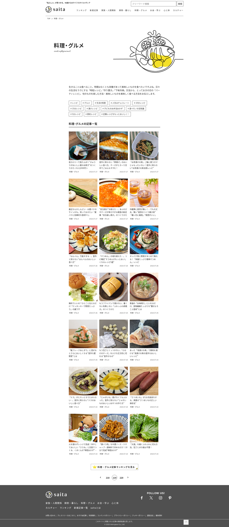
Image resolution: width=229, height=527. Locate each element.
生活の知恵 (101, 102)
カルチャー (178, 10)
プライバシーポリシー (122, 515)
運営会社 (150, 515)
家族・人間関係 (108, 10)
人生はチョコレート (120, 102)
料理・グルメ (141, 10)
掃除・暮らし (125, 10)
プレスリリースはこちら (66, 515)
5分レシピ (76, 114)
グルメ (87, 102)
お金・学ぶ (155, 10)
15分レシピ (77, 108)
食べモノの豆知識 (136, 108)
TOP (48, 18)
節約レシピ (91, 114)
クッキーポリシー (138, 515)
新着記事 (94, 10)
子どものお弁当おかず (113, 108)
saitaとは (96, 507)
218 (107, 477)
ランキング (81, 10)
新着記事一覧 (81, 507)
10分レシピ (140, 102)
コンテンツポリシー (104, 515)
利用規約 (92, 515)
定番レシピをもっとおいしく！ (116, 114)
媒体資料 (159, 515)
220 (121, 477)
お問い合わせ (50, 515)
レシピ (75, 102)
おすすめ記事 (82, 515)
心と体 (167, 10)
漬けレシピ (93, 108)
